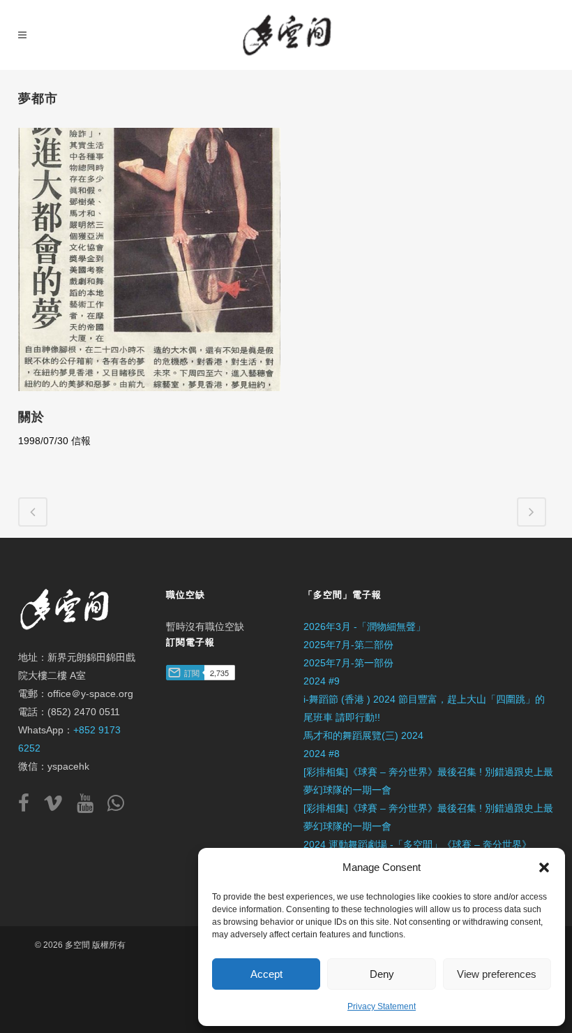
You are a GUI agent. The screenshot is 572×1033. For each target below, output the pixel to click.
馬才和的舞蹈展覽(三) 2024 (363, 735)
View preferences (496, 974)
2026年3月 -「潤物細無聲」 (364, 626)
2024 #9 (321, 681)
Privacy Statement (381, 1006)
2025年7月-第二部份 (348, 644)
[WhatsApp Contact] (115, 806)
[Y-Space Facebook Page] (29, 806)
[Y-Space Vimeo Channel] (58, 806)
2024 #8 (321, 753)
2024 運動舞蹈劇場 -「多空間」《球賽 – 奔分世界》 (417, 844)
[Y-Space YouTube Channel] (91, 806)
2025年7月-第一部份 (348, 662)
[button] (544, 867)
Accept (266, 974)
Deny (382, 974)
